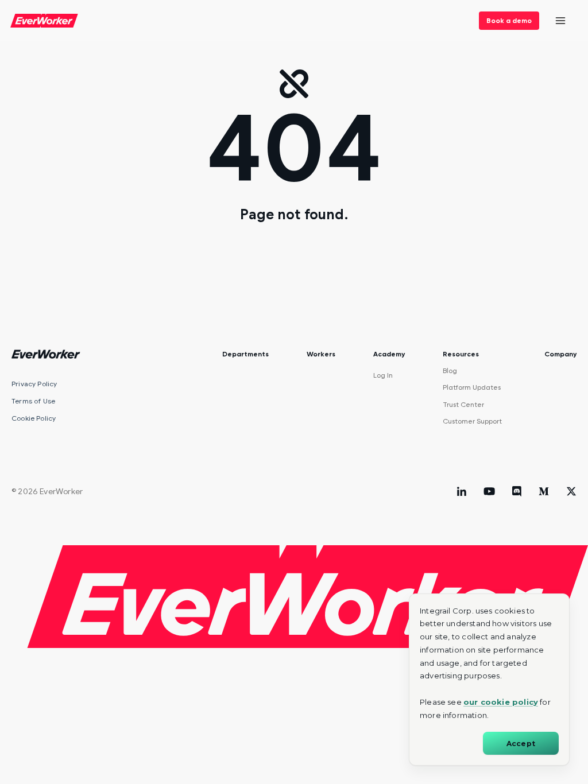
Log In (383, 375)
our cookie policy (500, 702)
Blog (450, 371)
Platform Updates (472, 387)
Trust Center (463, 405)
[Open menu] (560, 21)
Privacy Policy (34, 383)
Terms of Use (33, 401)
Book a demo (509, 21)
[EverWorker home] (44, 21)
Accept (520, 743)
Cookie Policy (33, 418)
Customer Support (472, 421)
